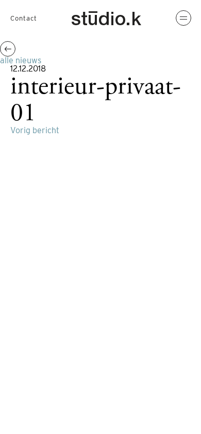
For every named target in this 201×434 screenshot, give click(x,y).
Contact (23, 18)
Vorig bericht (34, 130)
